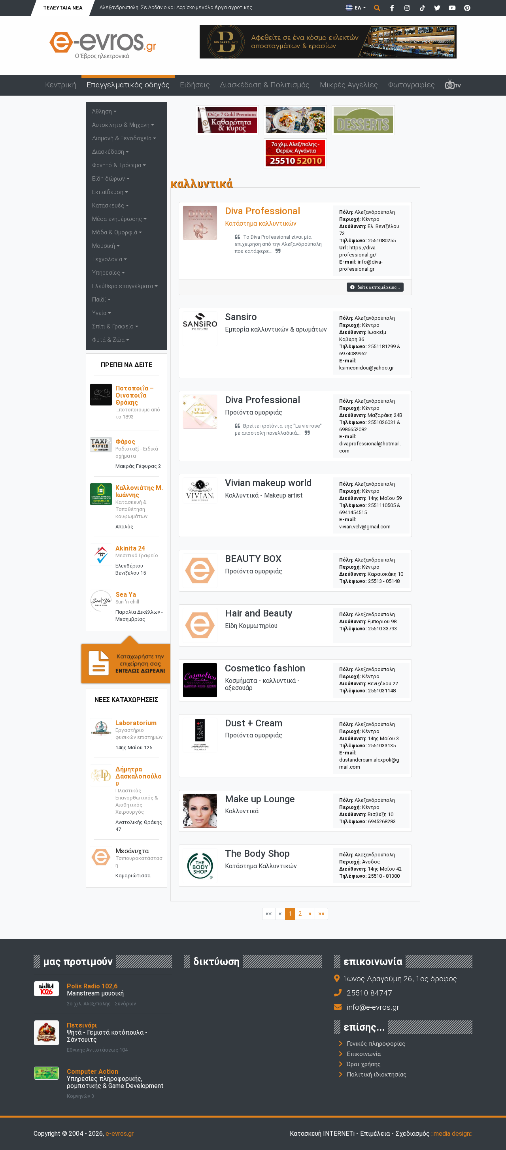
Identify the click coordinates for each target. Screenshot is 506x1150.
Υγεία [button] (99, 313)
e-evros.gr (120, 1133)
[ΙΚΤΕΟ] (295, 152)
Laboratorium (136, 723)
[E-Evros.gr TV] (453, 85)
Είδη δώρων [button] (108, 178)
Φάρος (125, 441)
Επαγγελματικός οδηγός (128, 84)
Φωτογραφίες (411, 84)
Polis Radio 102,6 (92, 986)
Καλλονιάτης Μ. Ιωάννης (139, 491)
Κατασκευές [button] (108, 205)
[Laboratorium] (101, 728)
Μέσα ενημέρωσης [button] (117, 219)
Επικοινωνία (364, 1054)
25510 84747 (369, 992)
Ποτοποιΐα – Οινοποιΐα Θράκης (134, 395)
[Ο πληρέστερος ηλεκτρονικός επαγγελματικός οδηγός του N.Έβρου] (102, 45)
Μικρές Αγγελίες (349, 84)
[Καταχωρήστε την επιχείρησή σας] (126, 659)
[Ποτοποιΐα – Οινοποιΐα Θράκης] (101, 394)
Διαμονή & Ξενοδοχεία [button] (121, 138)
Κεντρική (60, 84)
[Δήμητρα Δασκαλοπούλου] (101, 775)
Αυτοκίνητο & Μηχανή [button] (120, 125)
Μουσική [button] (103, 246)
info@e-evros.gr (373, 1007)
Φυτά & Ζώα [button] (108, 340)
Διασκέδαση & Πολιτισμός (265, 84)
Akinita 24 (130, 548)
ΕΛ (357, 8)
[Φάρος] (101, 444)
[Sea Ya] (101, 600)
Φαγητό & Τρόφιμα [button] (116, 165)
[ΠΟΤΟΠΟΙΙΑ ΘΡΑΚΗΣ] (227, 119)
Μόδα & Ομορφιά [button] (114, 232)
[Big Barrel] (328, 41)
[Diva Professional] (200, 222)
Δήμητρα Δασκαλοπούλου (138, 776)
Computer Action (92, 1071)
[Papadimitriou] (295, 119)
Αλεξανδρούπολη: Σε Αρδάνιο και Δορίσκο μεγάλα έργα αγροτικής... (178, 7)
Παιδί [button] (99, 299)
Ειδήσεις (195, 84)
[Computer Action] (46, 1072)
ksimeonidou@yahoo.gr (366, 368)
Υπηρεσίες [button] (106, 273)
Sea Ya (125, 594)
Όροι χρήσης (364, 1064)
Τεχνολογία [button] (107, 259)
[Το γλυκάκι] (363, 119)
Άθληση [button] (102, 111)
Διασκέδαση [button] (108, 152)
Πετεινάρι (82, 1025)
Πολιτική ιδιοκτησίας (376, 1074)
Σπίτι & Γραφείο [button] (113, 326)
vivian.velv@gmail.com (365, 527)
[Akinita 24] (101, 554)
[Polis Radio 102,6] (46, 988)
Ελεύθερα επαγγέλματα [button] (122, 286)
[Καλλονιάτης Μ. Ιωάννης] (101, 494)
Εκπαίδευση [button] (107, 192)
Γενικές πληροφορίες (376, 1043)
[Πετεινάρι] (46, 1032)
